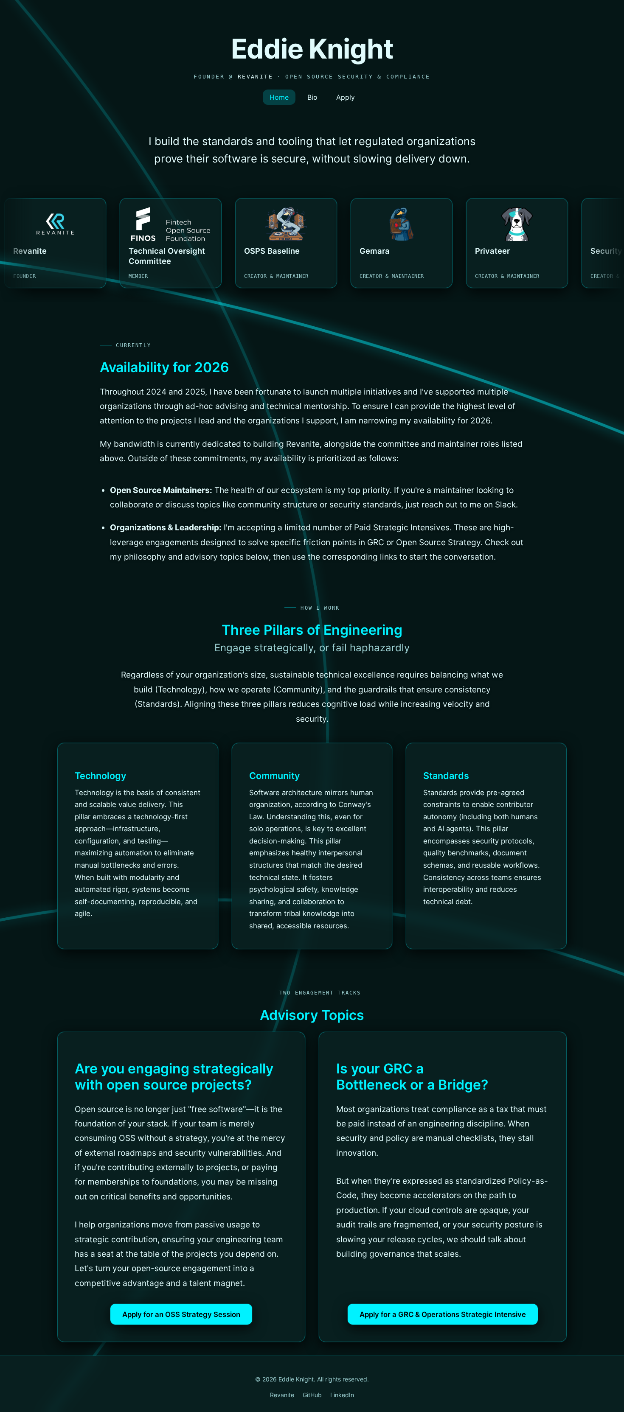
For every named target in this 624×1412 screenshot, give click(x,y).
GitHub (312, 1394)
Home (279, 97)
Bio (312, 97)
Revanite (255, 76)
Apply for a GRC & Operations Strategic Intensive (443, 1314)
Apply (345, 97)
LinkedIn (342, 1394)
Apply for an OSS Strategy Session (181, 1314)
